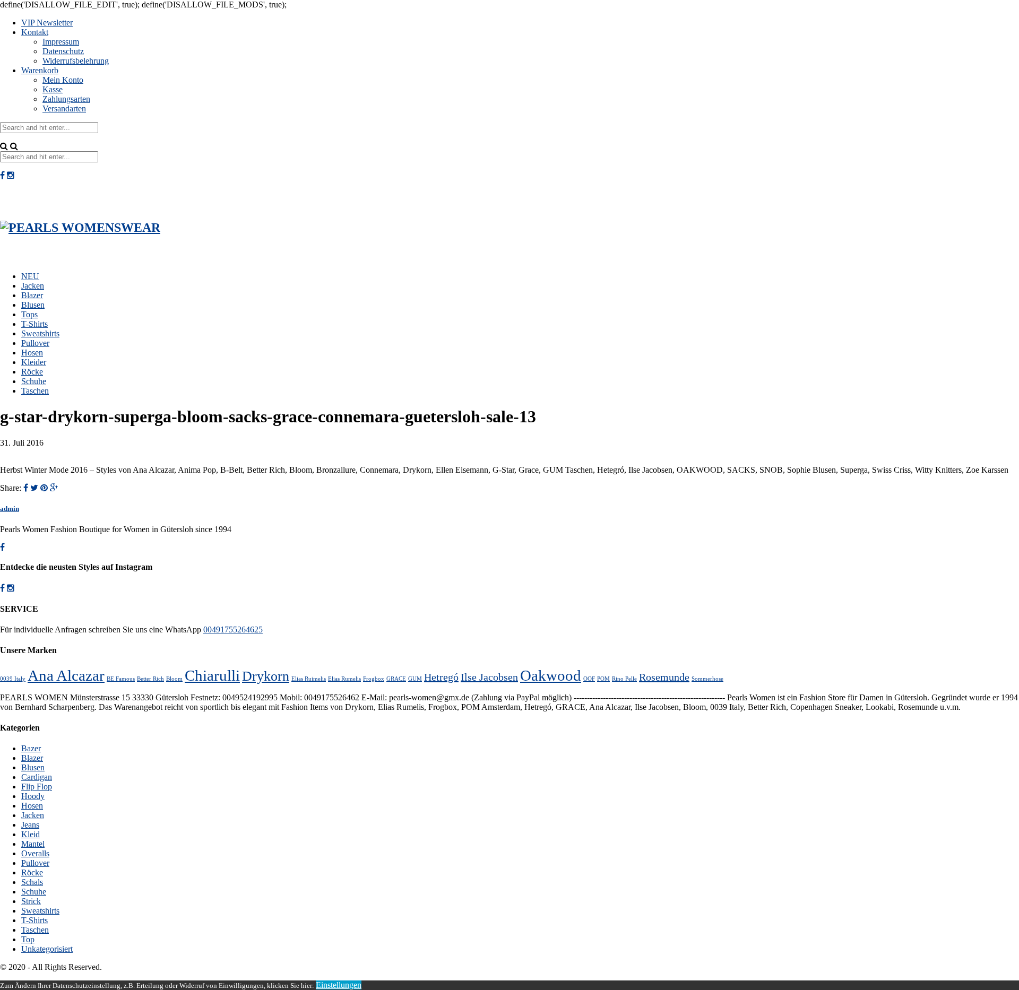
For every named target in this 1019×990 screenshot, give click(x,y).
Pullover (35, 343)
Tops (29, 314)
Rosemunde (664, 677)
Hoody (33, 796)
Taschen (35, 390)
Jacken (32, 285)
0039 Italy (12, 679)
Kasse (52, 89)
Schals (32, 882)
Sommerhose (707, 679)
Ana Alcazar (66, 675)
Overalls (35, 853)
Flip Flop (36, 786)
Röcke (32, 371)
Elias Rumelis (344, 679)
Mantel (33, 843)
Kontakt (34, 32)
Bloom (174, 679)
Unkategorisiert (47, 948)
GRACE (396, 679)
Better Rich (150, 679)
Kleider (33, 362)
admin (9, 509)
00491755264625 (233, 629)
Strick (31, 901)
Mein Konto (62, 79)
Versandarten (64, 108)
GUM (415, 679)
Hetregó (441, 677)
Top (27, 939)
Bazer (31, 748)
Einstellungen (338, 984)
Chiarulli (212, 675)
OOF (589, 679)
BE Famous (121, 679)
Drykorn (265, 676)
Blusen (33, 304)
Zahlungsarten (66, 98)
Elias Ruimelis (308, 679)
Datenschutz (63, 51)
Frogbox (373, 679)
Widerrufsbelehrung (75, 60)
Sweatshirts (40, 333)
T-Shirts (34, 323)
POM (603, 679)
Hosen (32, 352)
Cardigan (36, 776)
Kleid (30, 834)
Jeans (30, 824)
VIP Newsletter (47, 22)
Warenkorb (39, 70)
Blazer (32, 295)
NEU (30, 276)
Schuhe (33, 381)
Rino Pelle (624, 679)
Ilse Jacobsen (489, 677)
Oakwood (550, 675)
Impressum (60, 41)
